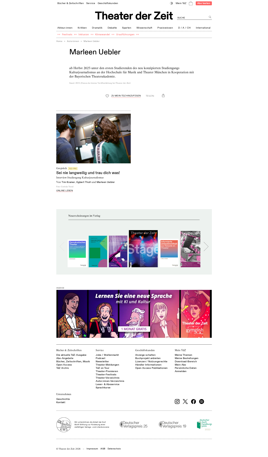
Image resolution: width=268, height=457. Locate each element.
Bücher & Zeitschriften (69, 350)
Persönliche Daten (186, 368)
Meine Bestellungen (187, 358)
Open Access (64, 364)
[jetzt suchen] (210, 17)
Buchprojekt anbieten (148, 358)
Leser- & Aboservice (108, 384)
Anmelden (181, 371)
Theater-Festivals (106, 374)
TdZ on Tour (102, 368)
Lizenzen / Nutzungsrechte (151, 361)
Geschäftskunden (145, 350)
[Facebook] (193, 401)
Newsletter (102, 361)
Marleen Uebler (106, 182)
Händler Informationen (148, 364)
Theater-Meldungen (107, 364)
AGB (102, 448)
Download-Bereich (186, 361)
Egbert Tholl (83, 182)
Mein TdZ (180, 350)
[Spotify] (201, 401)
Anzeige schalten (145, 355)
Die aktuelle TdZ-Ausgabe (71, 355)
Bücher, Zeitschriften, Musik (73, 361)
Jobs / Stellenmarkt (107, 355)
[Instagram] (177, 401)
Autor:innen (73, 41)
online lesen (64, 191)
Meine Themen (183, 355)
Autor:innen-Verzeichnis (110, 381)
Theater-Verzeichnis (108, 377)
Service (100, 350)
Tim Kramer (68, 182)
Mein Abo (180, 364)
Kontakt (60, 402)
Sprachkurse (103, 387)
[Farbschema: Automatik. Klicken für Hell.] (171, 3)
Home (59, 41)
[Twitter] (185, 401)
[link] (70, 3)
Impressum (92, 448)
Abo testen (203, 3)
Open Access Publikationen (151, 368)
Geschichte (63, 399)
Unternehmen (63, 394)
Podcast (100, 358)
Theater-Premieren (107, 371)
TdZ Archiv (62, 368)
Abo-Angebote (65, 358)
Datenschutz (114, 448)
